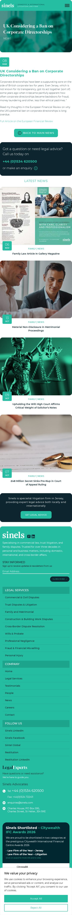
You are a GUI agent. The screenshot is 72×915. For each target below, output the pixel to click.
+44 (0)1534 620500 (28, 791)
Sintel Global (12, 745)
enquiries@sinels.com (20, 802)
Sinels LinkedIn (14, 730)
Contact (10, 714)
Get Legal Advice (36, 515)
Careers (9, 707)
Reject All (36, 907)
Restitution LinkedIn (17, 759)
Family (32, 248)
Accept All (36, 898)
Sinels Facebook (15, 737)
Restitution (11, 752)
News (7, 38)
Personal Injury (14, 655)
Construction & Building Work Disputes (29, 619)
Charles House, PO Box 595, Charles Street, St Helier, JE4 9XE (27, 810)
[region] (36, 891)
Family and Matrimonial (19, 611)
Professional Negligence (19, 640)
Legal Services (13, 678)
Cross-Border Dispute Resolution (25, 626)
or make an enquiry (17, 168)
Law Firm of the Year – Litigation (27, 854)
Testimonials (12, 685)
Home (8, 671)
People (9, 693)
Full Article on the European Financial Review (26, 121)
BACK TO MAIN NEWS (38, 132)
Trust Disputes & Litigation (21, 604)
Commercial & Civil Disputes (22, 597)
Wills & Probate (14, 633)
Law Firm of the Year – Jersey (25, 850)
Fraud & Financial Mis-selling (22, 648)
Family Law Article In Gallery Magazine (36, 253)
